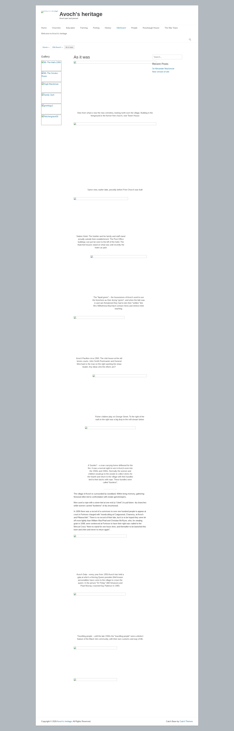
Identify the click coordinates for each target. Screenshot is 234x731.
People (134, 28)
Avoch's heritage (80, 14)
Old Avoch (121, 28)
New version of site (160, 72)
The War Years (171, 28)
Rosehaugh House (151, 28)
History (108, 28)
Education (70, 28)
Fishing (96, 28)
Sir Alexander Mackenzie (163, 68)
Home (44, 28)
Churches (56, 28)
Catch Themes (186, 721)
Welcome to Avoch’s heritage (54, 33)
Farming (84, 28)
